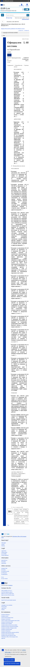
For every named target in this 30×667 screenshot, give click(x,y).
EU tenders (3, 569)
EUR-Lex (5, 8)
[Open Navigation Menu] (2, 15)
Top (8, 525)
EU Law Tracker (4, 578)
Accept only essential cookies (12, 663)
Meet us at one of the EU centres (7, 595)
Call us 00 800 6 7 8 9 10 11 (6, 590)
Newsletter (3, 561)
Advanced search (25, 19)
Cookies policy (4, 552)
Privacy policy (4, 606)
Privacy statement (5, 555)
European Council (4, 616)
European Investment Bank (6, 629)
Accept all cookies (9, 659)
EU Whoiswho (4, 572)
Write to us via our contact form (7, 593)
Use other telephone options (6, 592)
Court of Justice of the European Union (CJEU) (10, 620)
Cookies (3, 609)
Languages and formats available (10, 32)
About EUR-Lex (4, 560)
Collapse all (26, 30)
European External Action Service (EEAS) (9, 625)
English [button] (27, 5)
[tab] (15, 33)
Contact (2, 544)
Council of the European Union (7, 617)
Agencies (3, 638)
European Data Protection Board (7, 633)
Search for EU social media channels (8, 600)
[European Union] (4, 583)
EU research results (5, 571)
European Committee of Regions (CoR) (9, 628)
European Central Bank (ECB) (7, 622)
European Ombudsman (5, 630)
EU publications (4, 574)
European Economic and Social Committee (9, 626)
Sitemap (3, 545)
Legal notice (3, 550)
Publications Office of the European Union (9, 636)
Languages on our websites (6, 605)
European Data (4, 568)
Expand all (21, 30)
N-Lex (2, 577)
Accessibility (3, 553)
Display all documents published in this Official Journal (12, 28)
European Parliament (5, 614)
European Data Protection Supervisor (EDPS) (10, 632)
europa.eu (10, 585)
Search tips (9, 17)
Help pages (3, 542)
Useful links (3, 563)
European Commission (5, 619)
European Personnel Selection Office (8, 635)
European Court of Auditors (6, 623)
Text (4, 35)
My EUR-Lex (21, 5)
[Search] (28, 15)
